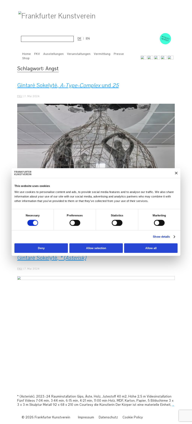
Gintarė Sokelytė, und (68, 85)
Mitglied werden (165, 38)
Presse (119, 54)
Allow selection (96, 248)
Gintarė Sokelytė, (51, 258)
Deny (41, 248)
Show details (161, 236)
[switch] (75, 223)
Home (26, 54)
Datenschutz (108, 417)
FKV (19, 96)
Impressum (86, 417)
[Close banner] (176, 173)
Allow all (151, 248)
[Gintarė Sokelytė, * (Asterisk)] (96, 335)
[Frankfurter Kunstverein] (57, 16)
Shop (26, 58)
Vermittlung (102, 54)
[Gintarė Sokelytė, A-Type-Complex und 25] (96, 163)
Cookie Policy (133, 417)
